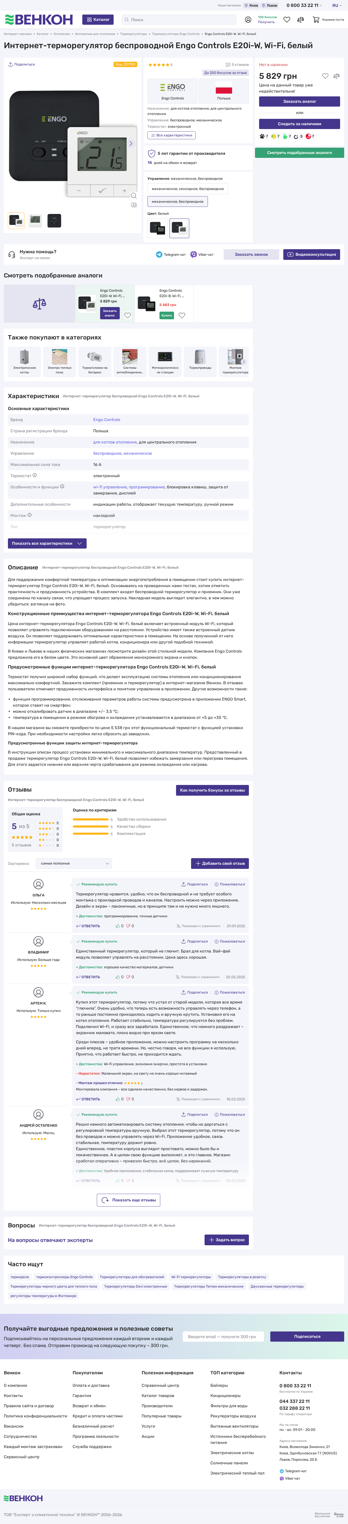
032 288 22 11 (294, 1408)
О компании (15, 1385)
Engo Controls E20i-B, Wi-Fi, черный (171, 293)
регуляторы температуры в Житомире (43, 1296)
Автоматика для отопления (95, 34)
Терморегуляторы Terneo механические (209, 1286)
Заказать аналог (299, 101)
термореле (19, 1277)
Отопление (62, 34)
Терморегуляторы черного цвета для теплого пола (53, 1286)
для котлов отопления (115, 442)
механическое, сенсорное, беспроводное (188, 189)
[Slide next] (131, 143)
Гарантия (82, 1395)
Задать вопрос (230, 1239)
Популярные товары (161, 1416)
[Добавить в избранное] (325, 76)
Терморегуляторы (133, 34)
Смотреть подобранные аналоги (299, 152)
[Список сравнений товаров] (300, 19)
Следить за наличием (299, 123)
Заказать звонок (251, 254)
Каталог (101, 19)
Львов (272, 5)
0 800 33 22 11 (302, 5)
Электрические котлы (25, 370)
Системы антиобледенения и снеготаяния (130, 370)
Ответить (91, 926)
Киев (253, 5)
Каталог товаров (158, 1395)
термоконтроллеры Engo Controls (64, 1277)
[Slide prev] (14, 143)
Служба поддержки (92, 1446)
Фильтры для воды (228, 1405)
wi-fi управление (110, 487)
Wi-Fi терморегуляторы (191, 1277)
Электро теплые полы (60, 370)
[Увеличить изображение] (133, 195)
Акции (148, 1436)
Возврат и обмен (89, 1405)
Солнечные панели (229, 1462)
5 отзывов (240, 64)
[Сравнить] (336, 76)
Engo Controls (173, 98)
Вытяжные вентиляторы (234, 1426)
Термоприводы (200, 368)
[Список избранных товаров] (287, 19)
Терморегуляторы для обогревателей (132, 1277)
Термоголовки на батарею (95, 370)
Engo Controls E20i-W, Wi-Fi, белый (111, 293)
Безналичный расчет (93, 1426)
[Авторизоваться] (248, 19)
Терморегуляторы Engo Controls (176, 34)
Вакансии (13, 1426)
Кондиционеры (225, 1395)
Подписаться (307, 1336)
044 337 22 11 (294, 1401)
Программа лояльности (96, 1436)
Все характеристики (174, 135)
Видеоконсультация (316, 254)
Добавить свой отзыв (223, 863)
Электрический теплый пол (237, 1473)
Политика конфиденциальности (35, 1416)
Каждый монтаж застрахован (33, 1446)
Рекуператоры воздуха (233, 1416)
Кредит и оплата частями (98, 1416)
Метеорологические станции (165, 370)
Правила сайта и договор (29, 1405)
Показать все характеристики (42, 543)
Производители (157, 1405)
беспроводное (107, 453)
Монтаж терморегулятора (235, 370)
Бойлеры (219, 1385)
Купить (167, 315)
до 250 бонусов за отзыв (225, 73)
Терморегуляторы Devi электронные (135, 1286)
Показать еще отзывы (134, 1200)
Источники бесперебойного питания (238, 1439)
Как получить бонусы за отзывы (212, 790)
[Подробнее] (34, 475)
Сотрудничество (20, 1436)
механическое (138, 453)
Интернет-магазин (18, 34)
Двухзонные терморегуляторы (277, 1286)
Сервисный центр (21, 1456)
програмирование (147, 487)
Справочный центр (160, 1385)
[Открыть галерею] (133, 204)
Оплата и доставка (91, 1385)
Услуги (148, 1426)
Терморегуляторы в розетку (242, 1277)
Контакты (13, 1395)
